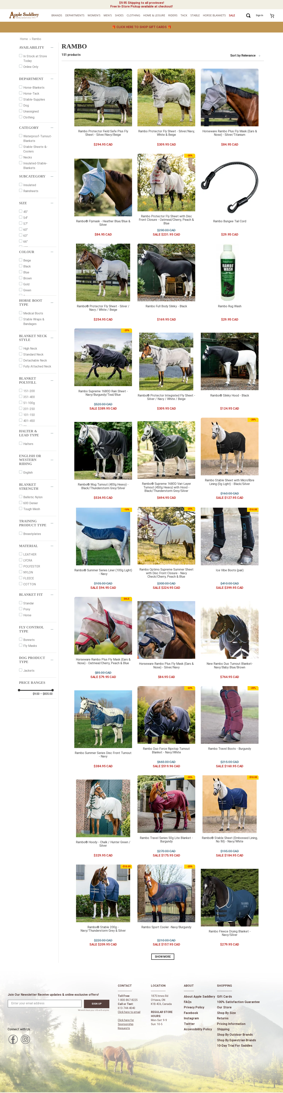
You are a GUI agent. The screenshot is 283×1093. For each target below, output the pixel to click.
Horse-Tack (31, 93)
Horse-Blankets (33, 87)
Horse (27, 615)
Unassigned (31, 111)
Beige (27, 260)
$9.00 (36, 693)
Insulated (29, 185)
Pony (26, 609)
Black (27, 266)
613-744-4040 (126, 1008)
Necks (27, 157)
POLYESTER (31, 566)
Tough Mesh (31, 509)
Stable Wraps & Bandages (33, 321)
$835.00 (46, 693)
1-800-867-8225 (128, 999)
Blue (26, 272)
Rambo (36, 39)
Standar (28, 603)
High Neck (30, 348)
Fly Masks (30, 646)
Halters (28, 444)
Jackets (28, 670)
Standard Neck (33, 354)
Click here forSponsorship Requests (126, 1024)
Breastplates (32, 534)
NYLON (28, 572)
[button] (37, 48)
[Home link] (24, 39)
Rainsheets (30, 191)
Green (27, 290)
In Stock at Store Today (35, 58)
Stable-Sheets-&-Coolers (35, 149)
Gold (26, 284)
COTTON (29, 584)
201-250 (29, 409)
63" (25, 235)
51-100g (29, 403)
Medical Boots (33, 313)
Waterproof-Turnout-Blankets (37, 138)
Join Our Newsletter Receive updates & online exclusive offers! (53, 994)
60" (25, 230)
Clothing (28, 117)
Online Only (30, 67)
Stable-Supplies (34, 99)
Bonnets (29, 640)
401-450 (29, 421)
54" (25, 218)
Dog (26, 105)
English (28, 472)
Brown (27, 278)
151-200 (29, 391)
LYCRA (27, 560)
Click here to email (129, 1012)
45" (25, 212)
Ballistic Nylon (33, 497)
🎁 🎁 (141, 27)
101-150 (29, 415)
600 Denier (30, 503)
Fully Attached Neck (37, 366)
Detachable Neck (35, 360)
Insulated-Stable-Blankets (35, 166)
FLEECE (28, 578)
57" (25, 224)
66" (25, 241)
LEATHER (29, 554)
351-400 (29, 397)
